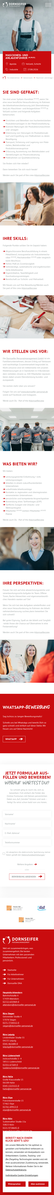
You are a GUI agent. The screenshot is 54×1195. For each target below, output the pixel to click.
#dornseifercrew (42, 175)
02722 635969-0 (11, 1002)
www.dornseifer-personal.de (34, 392)
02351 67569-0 (10, 1065)
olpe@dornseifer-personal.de (17, 1110)
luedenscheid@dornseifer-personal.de (21, 1068)
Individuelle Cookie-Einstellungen (22, 1175)
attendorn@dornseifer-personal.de (19, 1005)
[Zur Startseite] (20, 940)
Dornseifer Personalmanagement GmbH (25, 358)
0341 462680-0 (10, 1044)
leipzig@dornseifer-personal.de (18, 1047)
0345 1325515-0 (11, 1086)
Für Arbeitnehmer (13, 77)
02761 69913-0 (10, 1107)
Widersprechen (14, 1184)
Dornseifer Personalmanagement (4, 77)
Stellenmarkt (28, 77)
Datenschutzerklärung (16, 1170)
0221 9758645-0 (11, 1128)
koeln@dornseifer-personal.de (17, 1131)
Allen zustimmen (38, 1184)
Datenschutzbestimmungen (33, 855)
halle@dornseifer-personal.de (17, 1089)
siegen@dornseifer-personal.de (18, 1026)
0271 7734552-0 (11, 1023)
